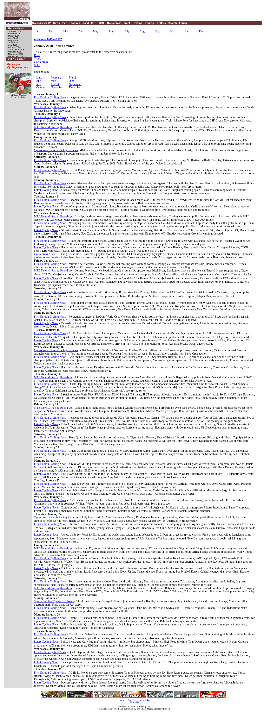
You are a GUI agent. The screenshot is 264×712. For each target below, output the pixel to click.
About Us (134, 702)
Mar (65, 31)
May (95, 31)
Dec (201, 31)
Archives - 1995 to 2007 (48, 39)
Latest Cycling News (46, 190)
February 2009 (15, 33)
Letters (161, 23)
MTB (94, 23)
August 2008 (14, 47)
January (40, 77)
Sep (157, 31)
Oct (172, 31)
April (39, 80)
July (127, 31)
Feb (51, 31)
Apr (80, 31)
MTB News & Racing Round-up (53, 127)
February (56, 77)
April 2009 (13, 38)
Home (121, 700)
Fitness (149, 23)
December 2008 (16, 56)
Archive (131, 700)
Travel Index (144, 700)
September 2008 (16, 49)
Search (172, 23)
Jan (37, 31)
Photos (138, 23)
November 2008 (16, 54)
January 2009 (14, 31)
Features (75, 23)
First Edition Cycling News (50, 97)
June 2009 (13, 43)
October (40, 87)
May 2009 (13, 40)
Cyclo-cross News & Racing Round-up (56, 150)
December (75, 87)
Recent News (16, 28)
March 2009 (14, 36)
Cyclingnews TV (41, 23)
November (57, 87)
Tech (64, 23)
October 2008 (14, 52)
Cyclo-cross (114, 23)
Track (127, 23)
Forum (183, 23)
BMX (102, 23)
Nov (186, 31)
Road (85, 23)
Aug (142, 31)
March (73, 77)
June (111, 31)
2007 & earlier (16, 59)
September (75, 84)
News (56, 23)
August (55, 84)
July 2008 (13, 45)
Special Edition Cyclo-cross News (54, 601)
